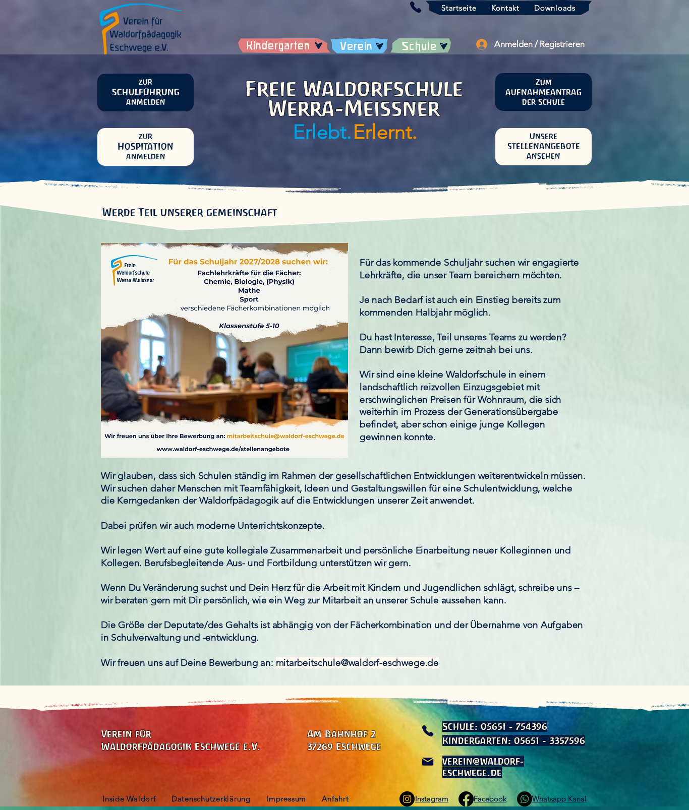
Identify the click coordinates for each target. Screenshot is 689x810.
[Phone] (427, 731)
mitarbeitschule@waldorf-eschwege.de (357, 662)
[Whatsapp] (524, 798)
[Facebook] (466, 798)
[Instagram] (407, 798)
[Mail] (427, 762)
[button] (415, 7)
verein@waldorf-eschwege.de (483, 767)
